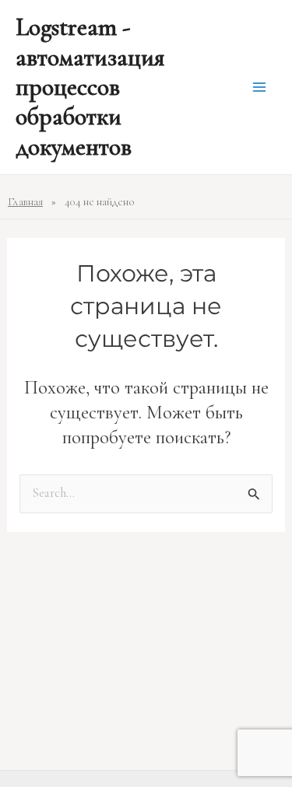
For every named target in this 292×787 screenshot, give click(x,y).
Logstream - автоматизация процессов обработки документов (90, 86)
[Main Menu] (258, 87)
